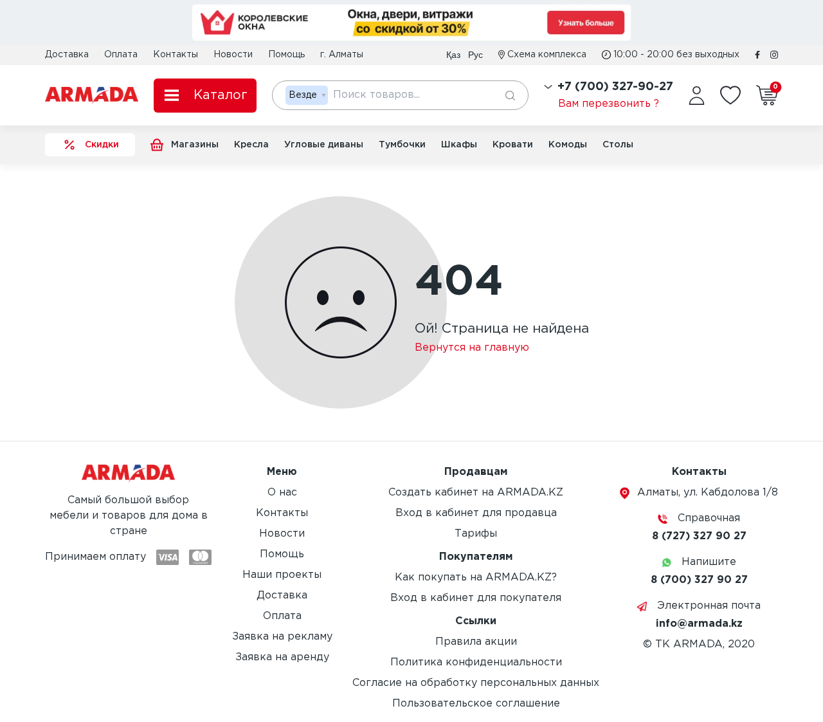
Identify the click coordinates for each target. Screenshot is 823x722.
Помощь (286, 55)
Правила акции (476, 642)
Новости (233, 55)
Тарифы (476, 534)
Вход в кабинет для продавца (476, 513)
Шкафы (459, 145)
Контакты (175, 55)
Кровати (513, 145)
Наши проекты (281, 575)
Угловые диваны (323, 145)
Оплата (121, 55)
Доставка (67, 55)
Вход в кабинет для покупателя (475, 598)
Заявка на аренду (282, 657)
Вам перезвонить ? (608, 104)
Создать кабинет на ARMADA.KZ (475, 492)
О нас (282, 492)
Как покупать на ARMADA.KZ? (476, 577)
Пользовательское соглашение (476, 703)
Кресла (251, 145)
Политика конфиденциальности (476, 662)
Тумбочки (402, 145)
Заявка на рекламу (282, 637)
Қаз (453, 55)
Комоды (567, 145)
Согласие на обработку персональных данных (475, 683)
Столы (617, 145)
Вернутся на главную (472, 348)
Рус (475, 55)
